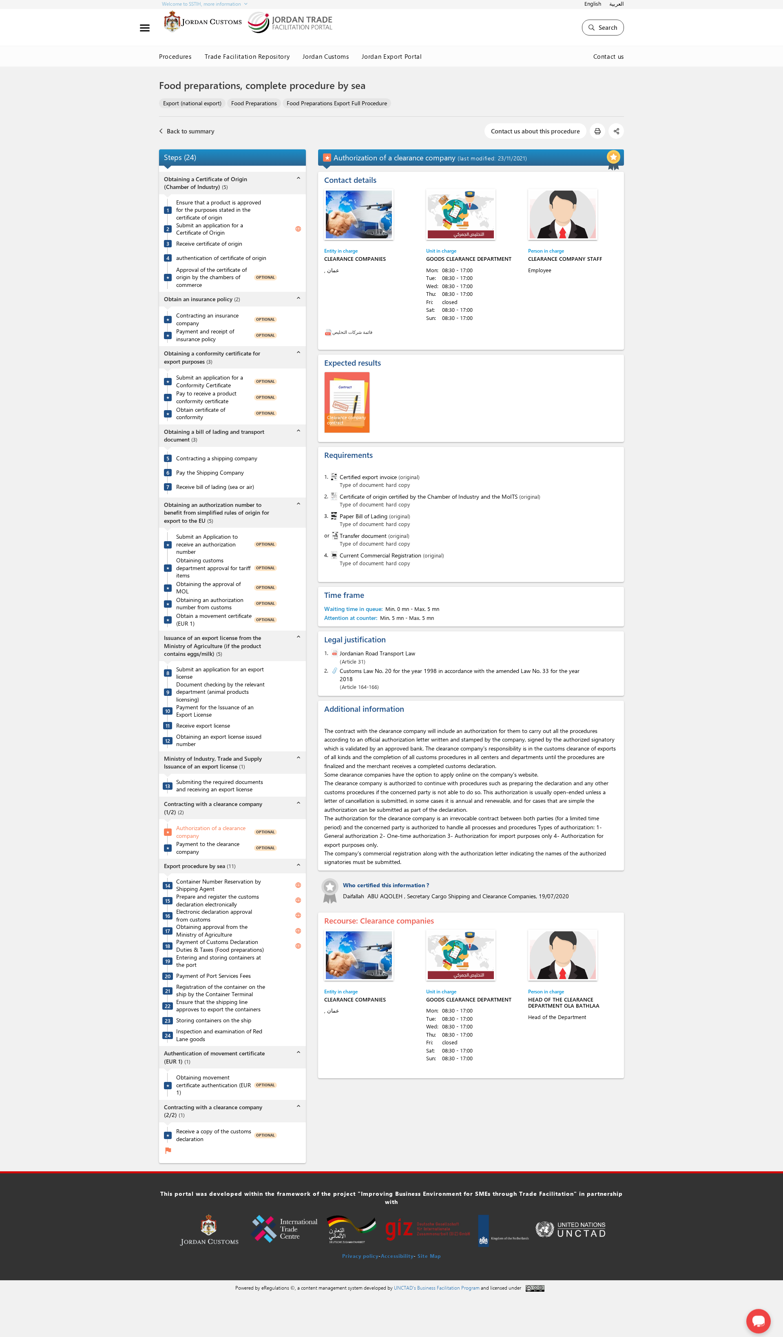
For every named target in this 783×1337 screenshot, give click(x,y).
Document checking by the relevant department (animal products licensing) (220, 692)
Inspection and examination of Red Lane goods (219, 1035)
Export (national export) (192, 103)
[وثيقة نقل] (334, 535)
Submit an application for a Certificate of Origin (209, 229)
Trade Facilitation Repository (247, 56)
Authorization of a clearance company (211, 832)
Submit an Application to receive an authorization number (207, 544)
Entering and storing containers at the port (218, 961)
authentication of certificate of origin (221, 258)
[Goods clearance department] (460, 214)
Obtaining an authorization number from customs (209, 603)
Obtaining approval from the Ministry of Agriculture (212, 930)
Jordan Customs (326, 56)
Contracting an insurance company (207, 319)
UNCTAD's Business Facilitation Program (437, 1287)
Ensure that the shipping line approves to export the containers (218, 1005)
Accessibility (397, 1256)
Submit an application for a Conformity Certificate (209, 381)
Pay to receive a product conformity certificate (206, 397)
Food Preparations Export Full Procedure (337, 103)
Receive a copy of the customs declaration (213, 1135)
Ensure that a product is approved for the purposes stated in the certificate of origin (218, 210)
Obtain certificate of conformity (200, 413)
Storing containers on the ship (213, 1020)
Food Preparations (254, 103)
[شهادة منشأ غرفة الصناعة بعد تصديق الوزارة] (333, 496)
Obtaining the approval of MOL (208, 587)
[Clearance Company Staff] (562, 214)
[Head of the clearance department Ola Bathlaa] (562, 955)
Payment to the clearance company (207, 847)
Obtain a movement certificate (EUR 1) (214, 619)
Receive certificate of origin (209, 243)
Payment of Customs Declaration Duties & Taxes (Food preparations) (220, 945)
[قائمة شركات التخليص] (328, 332)
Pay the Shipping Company (210, 472)
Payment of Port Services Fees (213, 975)
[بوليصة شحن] (333, 516)
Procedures (175, 56)
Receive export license (203, 725)
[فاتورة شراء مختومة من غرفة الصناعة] (333, 477)
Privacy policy (360, 1256)
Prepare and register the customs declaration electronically (217, 900)
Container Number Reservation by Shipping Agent (218, 885)
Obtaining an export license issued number (218, 740)
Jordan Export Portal (392, 56)
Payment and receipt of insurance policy (205, 335)
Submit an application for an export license (220, 673)
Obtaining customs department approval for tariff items (213, 568)
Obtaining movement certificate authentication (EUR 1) (213, 1085)
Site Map (429, 1256)
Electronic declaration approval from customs (214, 915)
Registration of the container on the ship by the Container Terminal (220, 990)
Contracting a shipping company (216, 458)
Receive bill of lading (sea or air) (215, 487)
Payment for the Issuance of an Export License (215, 711)
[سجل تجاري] (333, 555)
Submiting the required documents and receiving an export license (219, 785)
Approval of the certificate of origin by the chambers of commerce (211, 277)
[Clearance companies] (359, 214)
